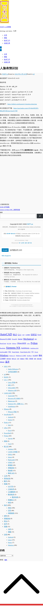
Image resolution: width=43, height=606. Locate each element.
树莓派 (10, 465)
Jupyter (10, 438)
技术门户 (7, 40)
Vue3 (9, 444)
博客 (5, 38)
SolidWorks (25, 348)
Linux (10, 540)
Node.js (6, 422)
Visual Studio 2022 (25, 352)
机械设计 (22, 358)
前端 (5, 441)
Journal (20, 339)
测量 (9, 532)
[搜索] (40, 216)
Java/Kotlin (7, 414)
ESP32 (34, 334)
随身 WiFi (11, 473)
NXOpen (14, 343)
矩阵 (35, 358)
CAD (23, 334)
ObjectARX (21, 343)
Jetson (10, 457)
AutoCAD (6, 334)
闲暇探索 (11, 513)
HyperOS (14, 339)
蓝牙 (7, 362)
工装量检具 (12, 492)
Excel (39, 335)
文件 (18, 358)
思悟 (9, 508)
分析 (9, 529)
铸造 (9, 502)
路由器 (10, 470)
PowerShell (7, 433)
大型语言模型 (12, 372)
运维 (5, 534)
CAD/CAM (7, 393)
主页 (5, 35)
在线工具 (7, 43)
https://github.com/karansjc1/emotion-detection (22, 104)
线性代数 (39, 358)
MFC (36, 339)
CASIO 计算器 (12, 452)
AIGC (6, 366)
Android (10, 417)
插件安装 (8, 358)
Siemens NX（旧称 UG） (16, 404)
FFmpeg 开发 (12, 412)
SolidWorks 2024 (34, 348)
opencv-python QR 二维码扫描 (10, 209)
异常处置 (7, 478)
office (28, 343)
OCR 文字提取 (5, 207)
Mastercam (11, 401)
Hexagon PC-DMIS (5, 339)
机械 (5, 484)
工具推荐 (3, 358)
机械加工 (11, 500)
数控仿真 (15, 497)
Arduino (10, 449)
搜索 (1, 212)
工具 (5, 476)
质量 (5, 526)
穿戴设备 (11, 468)
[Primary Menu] (1, 47)
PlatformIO (11, 460)
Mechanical (28, 339)
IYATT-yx (5, 74)
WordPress (29, 355)
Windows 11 (12, 355)
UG (9, 352)
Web (9, 425)
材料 (5, 516)
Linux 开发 (11, 382)
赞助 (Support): (6, 255)
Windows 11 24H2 (21, 355)
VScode (36, 352)
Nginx (10, 542)
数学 (5, 481)
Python (34, 343)
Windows (4, 355)
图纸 (40, 355)
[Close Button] (1, 50)
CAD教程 (27, 334)
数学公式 (14, 358)
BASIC (6, 377)
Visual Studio (15, 352)
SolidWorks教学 (4, 352)
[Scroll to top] (21, 604)
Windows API (12, 390)
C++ (19, 334)
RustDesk (2, 348)
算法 (5, 521)
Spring (10, 420)
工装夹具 (11, 489)
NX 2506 (9, 343)
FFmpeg (6, 409)
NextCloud (3, 343)
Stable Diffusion (13, 369)
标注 (27, 358)
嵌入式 (6, 446)
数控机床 (11, 494)
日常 (9, 510)
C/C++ (6, 380)
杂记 (5, 505)
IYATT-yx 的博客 (5, 27)
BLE (15, 334)
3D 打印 (10, 486)
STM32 (10, 462)
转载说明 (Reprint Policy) (22, 235)
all (33, 74)
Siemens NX (13, 347)
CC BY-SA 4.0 (11, 233)
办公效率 (35, 355)
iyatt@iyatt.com (16, 250)
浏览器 (31, 358)
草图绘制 (2, 362)
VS (32, 352)
